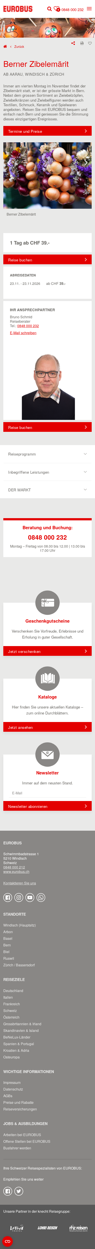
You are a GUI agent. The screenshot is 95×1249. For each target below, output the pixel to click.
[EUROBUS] (18, 9)
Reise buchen (20, 260)
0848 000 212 (14, 867)
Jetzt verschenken (24, 651)
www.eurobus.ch (16, 871)
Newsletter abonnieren (28, 806)
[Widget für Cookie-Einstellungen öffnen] (7, 1241)
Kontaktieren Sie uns (19, 883)
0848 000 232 (72, 9)
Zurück (18, 46)
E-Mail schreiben (23, 332)
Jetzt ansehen (20, 727)
